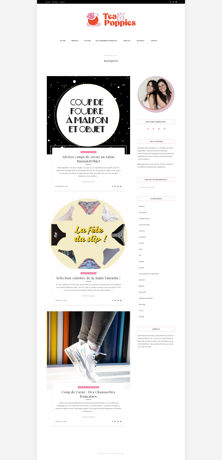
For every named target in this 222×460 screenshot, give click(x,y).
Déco (141, 249)
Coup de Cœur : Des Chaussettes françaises (88, 394)
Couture (142, 231)
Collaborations (144, 218)
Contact (62, 2)
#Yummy (142, 206)
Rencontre (142, 292)
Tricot (141, 310)
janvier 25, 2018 (61, 300)
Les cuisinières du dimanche (106, 40)
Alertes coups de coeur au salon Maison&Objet (88, 159)
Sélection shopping (89, 152)
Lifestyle (127, 40)
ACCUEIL (63, 40)
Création (74, 40)
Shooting (140, 40)
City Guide (142, 212)
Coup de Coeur (84, 387)
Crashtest (142, 237)
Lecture (87, 40)
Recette (141, 286)
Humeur (141, 261)
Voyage (141, 317)
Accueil (47, 2)
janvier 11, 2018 (61, 421)
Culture (141, 243)
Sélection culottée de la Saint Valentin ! (88, 278)
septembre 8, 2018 (61, 186)
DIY (140, 255)
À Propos (55, 2)
